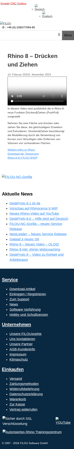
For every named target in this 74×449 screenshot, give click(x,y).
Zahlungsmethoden (24, 384)
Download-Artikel (22, 289)
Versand (15, 379)
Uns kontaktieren (22, 339)
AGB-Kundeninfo (22, 349)
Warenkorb (17, 399)
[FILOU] (5, 23)
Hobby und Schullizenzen (28, 315)
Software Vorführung (25, 309)
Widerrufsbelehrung (24, 389)
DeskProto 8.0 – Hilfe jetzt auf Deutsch (38, 219)
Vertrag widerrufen (23, 409)
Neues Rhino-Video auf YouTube (34, 213)
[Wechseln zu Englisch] (47, 16)
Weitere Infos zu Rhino (21, 149)
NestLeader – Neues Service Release (38, 234)
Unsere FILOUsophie (25, 334)
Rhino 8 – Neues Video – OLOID (34, 244)
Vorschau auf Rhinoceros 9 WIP (33, 208)
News (13, 304)
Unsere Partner (21, 344)
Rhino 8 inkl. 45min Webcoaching (34, 249)
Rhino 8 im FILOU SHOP (22, 157)
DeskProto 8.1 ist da (24, 203)
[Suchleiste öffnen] (54, 34)
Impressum (17, 354)
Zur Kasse (17, 404)
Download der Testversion (23, 153)
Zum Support (19, 299)
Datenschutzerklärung (26, 394)
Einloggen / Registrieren (27, 294)
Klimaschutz (18, 359)
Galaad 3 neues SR (24, 239)
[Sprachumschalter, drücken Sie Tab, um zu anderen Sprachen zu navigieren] (40, 9)
